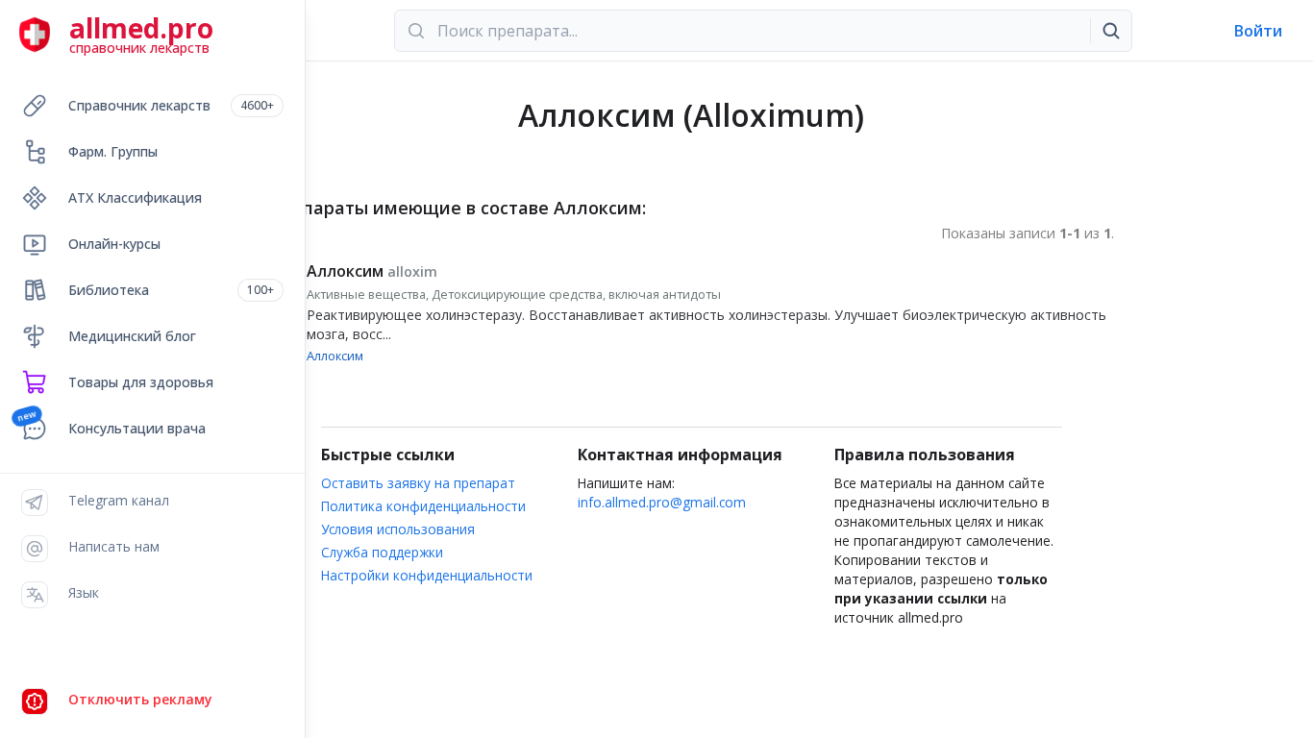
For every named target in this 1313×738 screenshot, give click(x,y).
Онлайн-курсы (114, 243)
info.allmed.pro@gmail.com (662, 502)
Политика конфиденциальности (423, 506)
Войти (1258, 30)
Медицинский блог (132, 336)
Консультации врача (137, 428)
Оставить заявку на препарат (418, 483)
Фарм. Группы (113, 151)
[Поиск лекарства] (1111, 31)
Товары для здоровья (140, 382)
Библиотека (171, 290)
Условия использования (398, 529)
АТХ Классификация (135, 197)
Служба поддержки (382, 552)
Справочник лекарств (171, 105)
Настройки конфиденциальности (427, 575)
